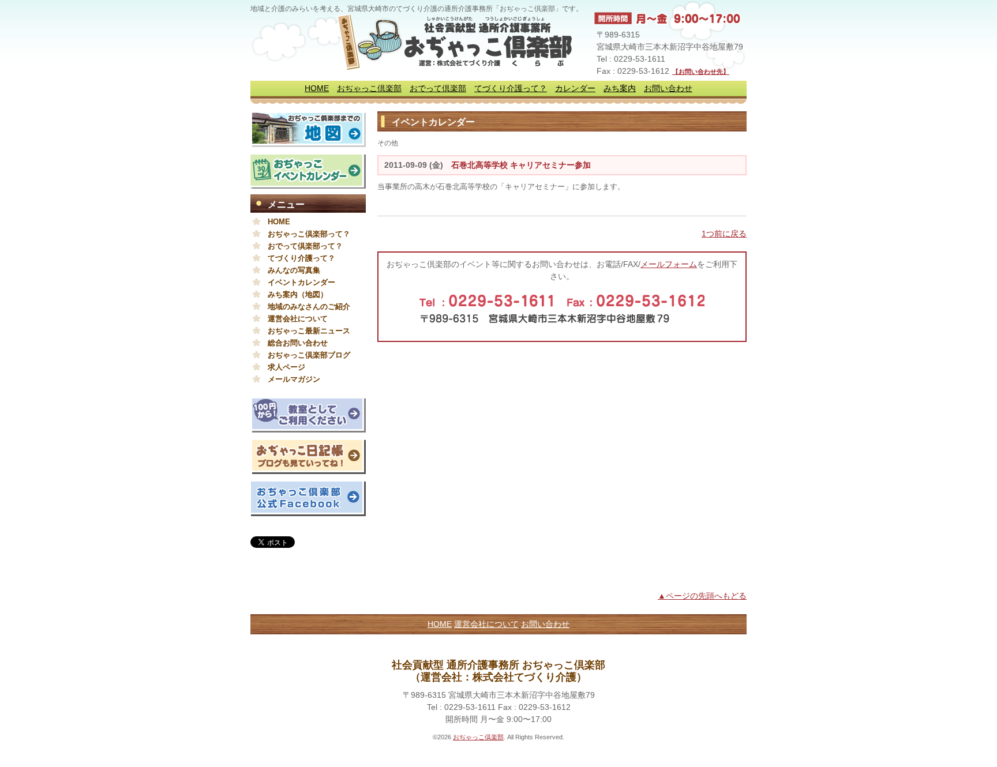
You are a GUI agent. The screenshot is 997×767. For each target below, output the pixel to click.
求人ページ (286, 367)
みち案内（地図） (298, 294)
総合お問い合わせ (298, 343)
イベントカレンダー (301, 282)
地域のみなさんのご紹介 (309, 306)
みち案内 (620, 88)
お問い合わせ (668, 88)
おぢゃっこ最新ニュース (309, 330)
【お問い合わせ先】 (700, 71)
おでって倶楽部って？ (305, 246)
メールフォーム (668, 264)
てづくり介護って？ (510, 88)
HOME (317, 88)
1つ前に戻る (724, 233)
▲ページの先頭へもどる (702, 595)
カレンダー (575, 88)
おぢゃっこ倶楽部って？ (309, 234)
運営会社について (298, 318)
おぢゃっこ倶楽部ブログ (309, 355)
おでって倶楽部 (438, 88)
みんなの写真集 (294, 270)
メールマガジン (294, 379)
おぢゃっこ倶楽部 (369, 88)
